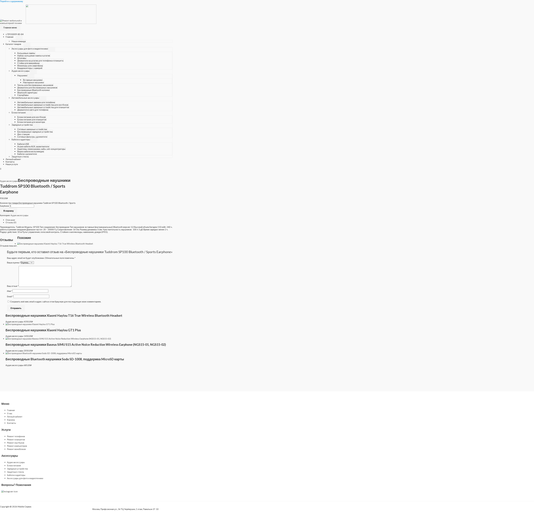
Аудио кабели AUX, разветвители (33, 146)
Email (10, 296)
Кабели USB (23, 144)
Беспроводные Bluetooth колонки (33, 90)
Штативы (21, 58)
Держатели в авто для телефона (32, 109)
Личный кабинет (13, 159)
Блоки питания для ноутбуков (31, 117)
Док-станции (23, 134)
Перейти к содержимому (11, 1)
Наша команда (19, 41)
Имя (9, 291)
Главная (9, 37)
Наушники (22, 75)
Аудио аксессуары (20, 71)
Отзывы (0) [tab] (11, 222)
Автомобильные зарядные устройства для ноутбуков (42, 104)
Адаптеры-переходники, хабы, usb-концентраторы (41, 149)
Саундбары (23, 95)
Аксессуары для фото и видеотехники (30, 48)
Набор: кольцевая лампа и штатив (33, 55)
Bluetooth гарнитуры (27, 92)
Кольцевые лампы (26, 53)
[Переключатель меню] (19, 37)
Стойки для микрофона (28, 63)
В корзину (8, 210)
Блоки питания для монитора (31, 122)
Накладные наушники (33, 82)
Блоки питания (19, 112)
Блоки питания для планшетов (31, 119)
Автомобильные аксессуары (25, 98)
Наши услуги (12, 164)
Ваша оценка (14, 262)
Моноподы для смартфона (30, 65)
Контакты (10, 161)
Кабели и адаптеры (21, 139)
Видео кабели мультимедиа (30, 151)
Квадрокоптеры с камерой (29, 68)
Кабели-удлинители (27, 154)
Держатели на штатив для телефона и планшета (40, 60)
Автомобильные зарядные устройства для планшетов (43, 107)
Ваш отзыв (13, 286)
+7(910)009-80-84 (15, 34)
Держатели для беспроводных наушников (37, 87)
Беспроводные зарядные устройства (35, 131)
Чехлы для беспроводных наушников (35, 85)
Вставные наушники (32, 80)
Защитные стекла (20, 156)
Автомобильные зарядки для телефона (36, 102)
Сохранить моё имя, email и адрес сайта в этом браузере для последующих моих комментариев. (55, 301)
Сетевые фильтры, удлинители (32, 136)
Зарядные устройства (22, 124)
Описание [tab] (10, 220)
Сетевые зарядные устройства (32, 129)
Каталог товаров (13, 44)
